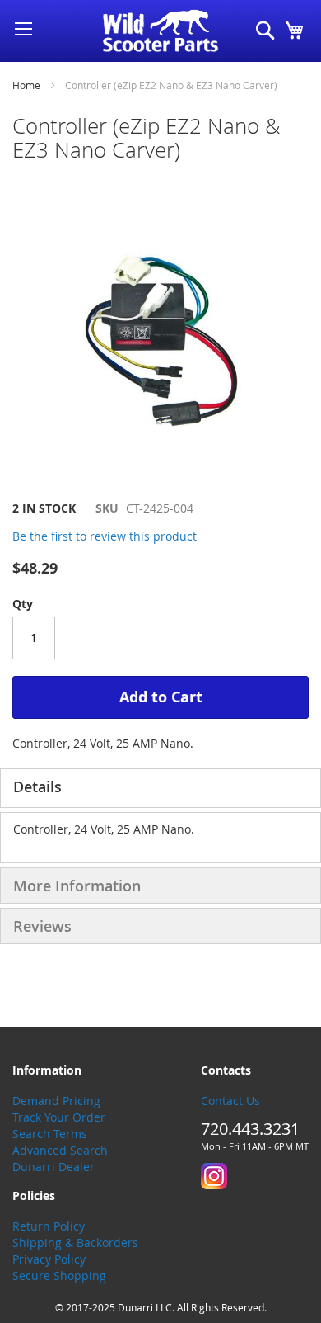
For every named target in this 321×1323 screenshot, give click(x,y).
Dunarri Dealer (53, 1166)
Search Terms (49, 1133)
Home (26, 85)
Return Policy (48, 1226)
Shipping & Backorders (75, 1242)
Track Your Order (58, 1117)
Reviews (42, 926)
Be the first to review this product (104, 536)
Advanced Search (60, 1150)
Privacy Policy (49, 1259)
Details (37, 786)
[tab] (160, 788)
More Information (77, 885)
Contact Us (230, 1100)
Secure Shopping (59, 1275)
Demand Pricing (56, 1100)
